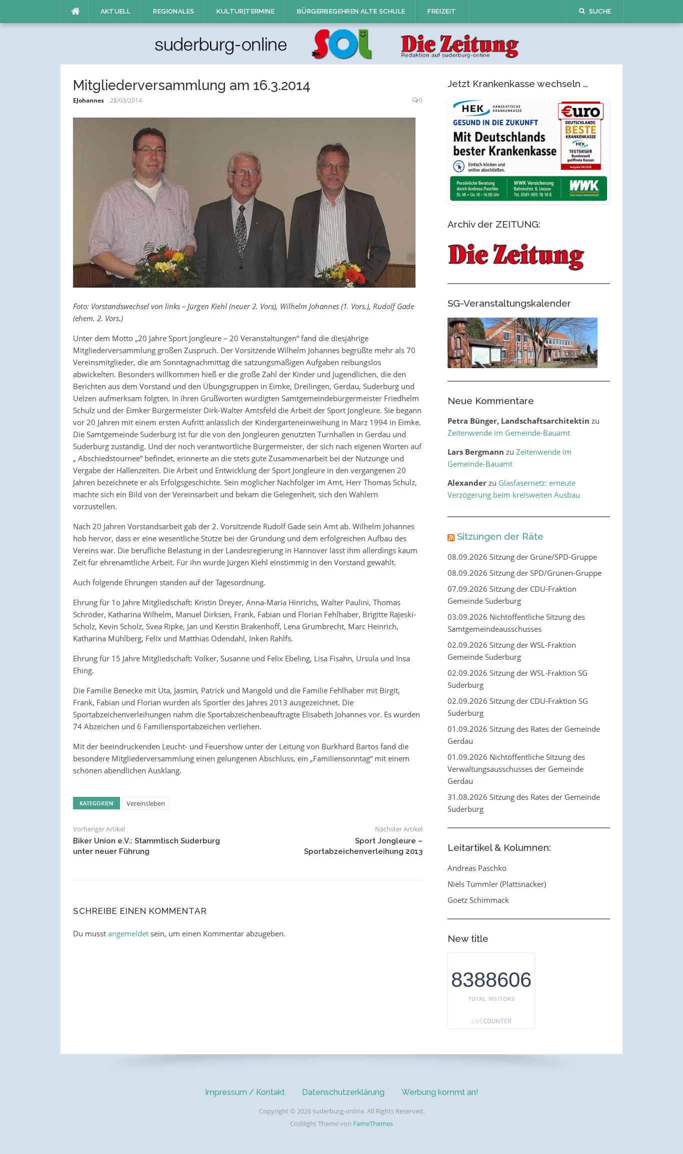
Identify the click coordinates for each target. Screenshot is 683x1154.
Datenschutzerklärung (343, 1092)
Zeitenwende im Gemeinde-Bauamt (509, 433)
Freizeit (442, 11)
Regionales (173, 11)
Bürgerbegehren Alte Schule (351, 11)
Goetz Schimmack (478, 900)
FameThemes (373, 1123)
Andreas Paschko (477, 868)
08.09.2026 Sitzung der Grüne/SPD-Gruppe (522, 557)
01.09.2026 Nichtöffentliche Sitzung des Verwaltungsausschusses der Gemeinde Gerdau (516, 769)
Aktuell (115, 11)
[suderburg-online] (341, 43)
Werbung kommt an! (440, 1092)
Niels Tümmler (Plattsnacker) (497, 884)
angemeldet (128, 933)
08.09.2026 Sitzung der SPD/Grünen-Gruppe (525, 573)
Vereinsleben (145, 803)
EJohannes (88, 100)
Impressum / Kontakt (245, 1092)
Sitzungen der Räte (500, 536)
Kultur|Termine (245, 11)
